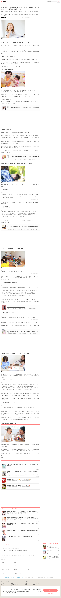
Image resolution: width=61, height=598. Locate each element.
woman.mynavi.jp (35, 199)
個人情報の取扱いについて (15, 584)
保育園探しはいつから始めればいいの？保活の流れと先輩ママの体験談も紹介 (23, 108)
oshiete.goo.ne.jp (36, 390)
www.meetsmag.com (35, 296)
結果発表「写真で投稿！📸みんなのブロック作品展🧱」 (19, 485)
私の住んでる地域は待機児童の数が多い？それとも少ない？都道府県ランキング (23, 157)
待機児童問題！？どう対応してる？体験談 (16, 307)
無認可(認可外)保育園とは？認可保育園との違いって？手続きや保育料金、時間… (23, 227)
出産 (26, 585)
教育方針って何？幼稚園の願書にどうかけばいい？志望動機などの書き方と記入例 (53, 557)
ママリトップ (3, 583)
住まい (34, 585)
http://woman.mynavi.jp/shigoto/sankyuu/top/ (11, 548)
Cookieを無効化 (50, 593)
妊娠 (26, 584)
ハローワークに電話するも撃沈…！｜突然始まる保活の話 (19, 536)
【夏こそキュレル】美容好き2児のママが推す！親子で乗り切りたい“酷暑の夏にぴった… (23, 465)
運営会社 (12, 583)
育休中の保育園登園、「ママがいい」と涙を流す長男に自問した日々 (53, 547)
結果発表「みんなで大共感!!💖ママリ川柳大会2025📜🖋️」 (19, 479)
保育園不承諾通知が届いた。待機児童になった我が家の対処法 (20, 517)
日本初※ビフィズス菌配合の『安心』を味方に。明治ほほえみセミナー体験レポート (22, 472)
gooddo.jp (37, 408)
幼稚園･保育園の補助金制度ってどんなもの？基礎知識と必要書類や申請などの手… (23, 331)
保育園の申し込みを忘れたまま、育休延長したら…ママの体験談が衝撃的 (22, 511)
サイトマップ (3, 584)
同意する (50, 590)
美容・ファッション (36, 583)
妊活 (26, 583)
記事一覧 (2, 585)
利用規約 (12, 585)
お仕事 (34, 584)
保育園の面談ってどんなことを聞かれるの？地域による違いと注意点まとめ (53, 552)
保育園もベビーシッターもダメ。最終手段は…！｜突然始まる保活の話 (22, 530)
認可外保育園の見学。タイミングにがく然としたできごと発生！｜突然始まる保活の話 (22, 524)
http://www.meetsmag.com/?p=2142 (9, 551)
